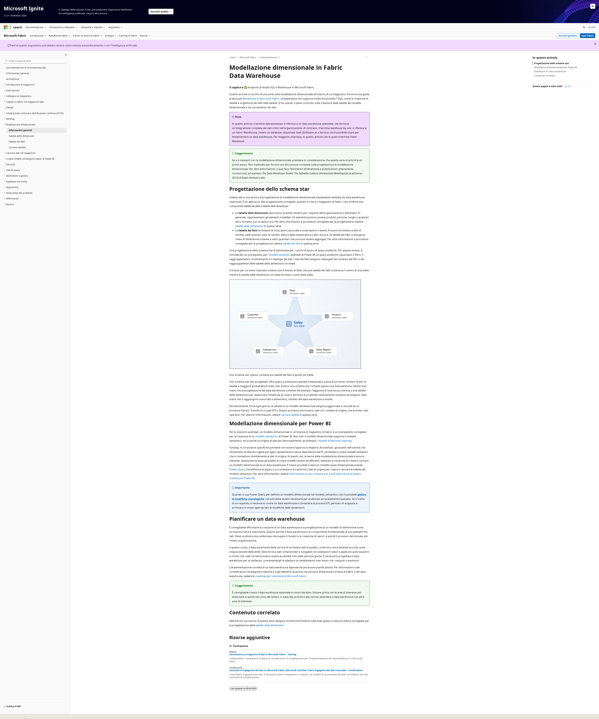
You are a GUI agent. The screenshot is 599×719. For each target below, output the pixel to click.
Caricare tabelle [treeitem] (17, 147)
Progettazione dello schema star (551, 63)
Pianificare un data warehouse (550, 71)
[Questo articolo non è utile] (569, 86)
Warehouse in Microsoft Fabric (261, 98)
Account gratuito (568, 35)
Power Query (237, 469)
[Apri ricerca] (584, 27)
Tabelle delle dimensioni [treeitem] (21, 135)
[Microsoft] (6, 27)
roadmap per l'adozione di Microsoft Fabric (280, 576)
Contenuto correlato (544, 75)
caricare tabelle (290, 415)
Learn (233, 57)
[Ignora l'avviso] (592, 6)
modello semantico (266, 436)
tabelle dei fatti (291, 243)
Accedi (591, 27)
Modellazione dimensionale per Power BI (555, 67)
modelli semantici (279, 254)
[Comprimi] (66, 54)
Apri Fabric (588, 35)
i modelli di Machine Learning (334, 440)
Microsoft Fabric (248, 57)
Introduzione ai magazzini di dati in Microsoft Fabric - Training (262, 654)
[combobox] (35, 60)
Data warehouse (268, 57)
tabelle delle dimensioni (249, 226)
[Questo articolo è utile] (566, 86)
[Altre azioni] (367, 57)
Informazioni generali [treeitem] (17, 73)
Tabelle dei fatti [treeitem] (17, 141)
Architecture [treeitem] (12, 79)
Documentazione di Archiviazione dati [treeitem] (26, 67)
